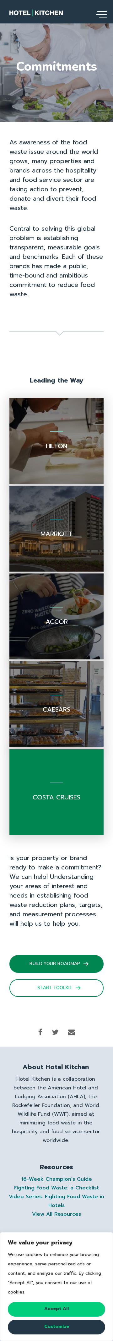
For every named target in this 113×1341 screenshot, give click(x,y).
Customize (56, 1326)
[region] (56, 1286)
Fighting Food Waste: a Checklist (56, 1188)
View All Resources (56, 1214)
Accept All (56, 1308)
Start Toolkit (55, 988)
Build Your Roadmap (55, 964)
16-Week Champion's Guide (56, 1179)
